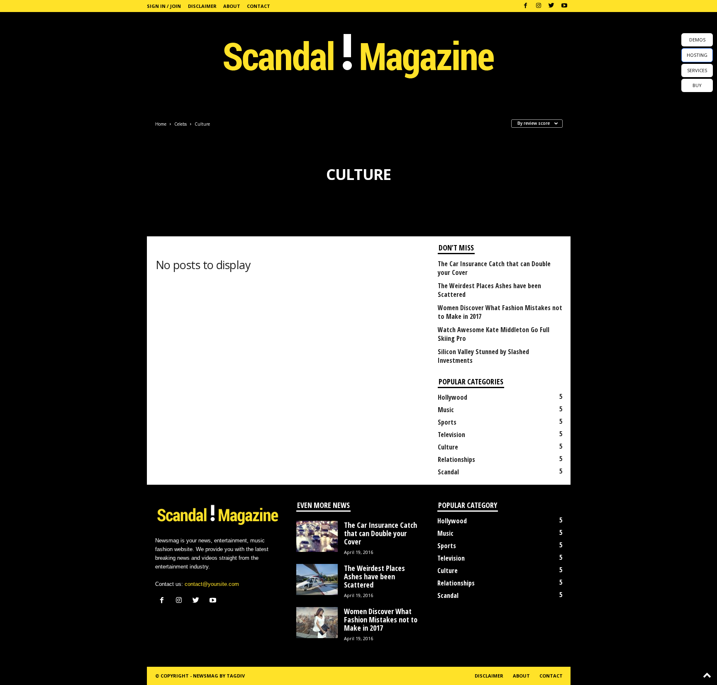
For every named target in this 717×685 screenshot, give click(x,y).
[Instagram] (539, 6)
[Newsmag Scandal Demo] (358, 53)
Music (446, 409)
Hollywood (452, 397)
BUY (697, 85)
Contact (258, 6)
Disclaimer (202, 6)
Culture (448, 447)
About (231, 6)
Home (160, 124)
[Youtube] (564, 6)
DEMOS (697, 39)
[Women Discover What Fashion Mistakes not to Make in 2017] (317, 622)
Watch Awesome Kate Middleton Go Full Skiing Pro (493, 334)
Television (451, 434)
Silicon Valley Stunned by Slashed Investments (483, 356)
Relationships (456, 459)
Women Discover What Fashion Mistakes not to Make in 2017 (500, 312)
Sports (447, 422)
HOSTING (697, 55)
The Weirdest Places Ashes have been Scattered (489, 290)
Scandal (448, 471)
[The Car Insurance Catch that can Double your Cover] (317, 536)
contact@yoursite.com (212, 584)
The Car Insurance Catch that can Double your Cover (494, 268)
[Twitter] (551, 6)
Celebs (180, 124)
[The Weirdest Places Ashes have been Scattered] (317, 579)
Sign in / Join (164, 6)
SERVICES (697, 70)
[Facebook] (526, 6)
